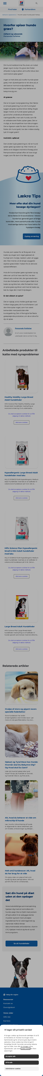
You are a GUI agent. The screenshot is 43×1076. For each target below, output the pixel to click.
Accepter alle (10, 1056)
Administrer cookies (12, 1069)
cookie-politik (25, 1049)
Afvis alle (8, 1062)
